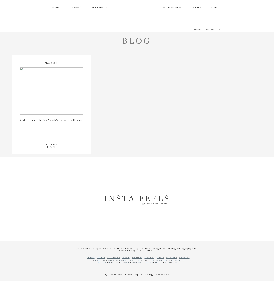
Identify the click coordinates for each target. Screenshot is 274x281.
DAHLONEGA (108, 260)
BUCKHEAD (149, 258)
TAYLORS (148, 262)
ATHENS (91, 258)
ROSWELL (125, 262)
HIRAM (147, 260)
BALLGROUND (113, 258)
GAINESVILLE (122, 260)
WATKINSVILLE (172, 262)
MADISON (168, 260)
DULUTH (96, 260)
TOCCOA (159, 262)
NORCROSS (113, 262)
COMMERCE (184, 258)
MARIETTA (179, 260)
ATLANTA (101, 258)
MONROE (102, 262)
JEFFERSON (157, 260)
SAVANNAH (136, 262)
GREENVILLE (136, 260)
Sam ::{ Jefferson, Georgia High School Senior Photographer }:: (77, 119)
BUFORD (160, 258)
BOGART (126, 258)
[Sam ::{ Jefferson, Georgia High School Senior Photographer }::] (51, 91)
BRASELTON (137, 258)
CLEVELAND (171, 258)
